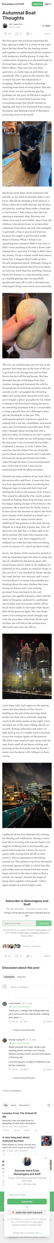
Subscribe (37, 4)
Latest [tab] (13, 1105)
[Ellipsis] (50, 1003)
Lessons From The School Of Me (19, 1115)
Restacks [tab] (21, 977)
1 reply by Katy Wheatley (23, 1030)
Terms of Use (41, 930)
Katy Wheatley (16, 24)
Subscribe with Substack (29, 1212)
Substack (12, 1237)
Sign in (48, 4)
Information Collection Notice (32, 932)
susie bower (15, 1003)
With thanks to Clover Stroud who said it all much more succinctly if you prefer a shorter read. (19, 1146)
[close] (45, 1158)
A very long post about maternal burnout (16, 1139)
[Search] (49, 1105)
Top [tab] (5, 1105)
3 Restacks (36, 946)
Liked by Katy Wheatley (20, 1007)
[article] (27, 1121)
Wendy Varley (15, 1039)
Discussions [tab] (24, 1105)
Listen (48, 25)
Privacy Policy (36, 1224)
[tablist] (14, 977)
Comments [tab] (9, 977)
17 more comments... (12, 1090)
